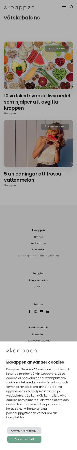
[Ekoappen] (21, 351)
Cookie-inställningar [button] (24, 431)
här (22, 417)
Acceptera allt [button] (24, 439)
